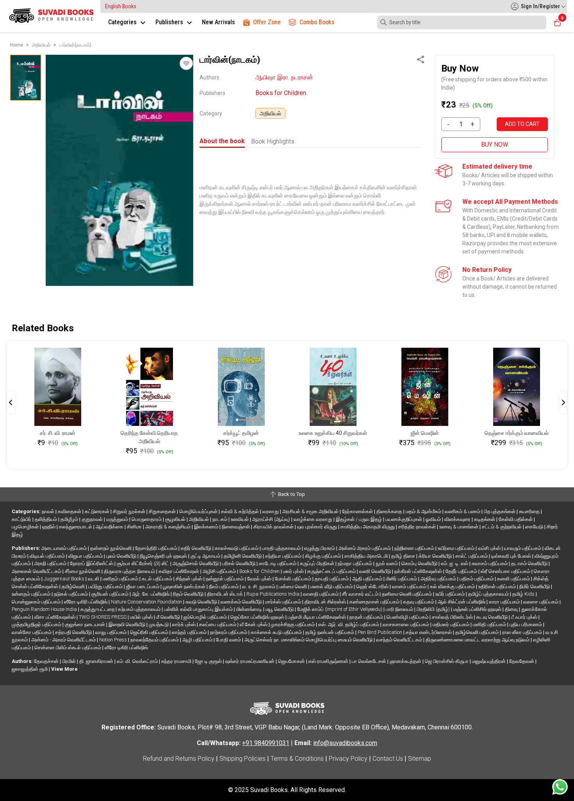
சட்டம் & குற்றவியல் (502, 527)
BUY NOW (494, 144)
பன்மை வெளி (293, 586)
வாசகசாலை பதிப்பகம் (406, 624)
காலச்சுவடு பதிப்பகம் (237, 548)
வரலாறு (271, 511)
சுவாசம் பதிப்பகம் (490, 563)
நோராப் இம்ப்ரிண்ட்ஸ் (92, 563)
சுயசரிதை (530, 511)
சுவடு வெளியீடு (201, 602)
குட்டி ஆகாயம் (206, 556)
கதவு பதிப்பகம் (419, 602)
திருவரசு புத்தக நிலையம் (130, 571)
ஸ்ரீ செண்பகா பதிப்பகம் (506, 571)
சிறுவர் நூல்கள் (129, 511)
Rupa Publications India (273, 594)
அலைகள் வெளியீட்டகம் (37, 571)
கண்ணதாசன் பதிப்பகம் (375, 602)
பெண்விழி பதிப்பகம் (408, 617)
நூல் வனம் (387, 563)
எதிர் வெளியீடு (196, 548)
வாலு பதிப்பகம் (111, 632)
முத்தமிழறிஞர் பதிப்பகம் (37, 624)
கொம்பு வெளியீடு (420, 563)
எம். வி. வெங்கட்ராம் (138, 661)
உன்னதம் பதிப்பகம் (32, 594)
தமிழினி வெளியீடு (243, 556)
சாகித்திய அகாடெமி (366, 556)
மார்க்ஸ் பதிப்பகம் (283, 602)
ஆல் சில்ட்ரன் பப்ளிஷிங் (462, 602)
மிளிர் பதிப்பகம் (402, 579)
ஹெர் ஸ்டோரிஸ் (373, 586)
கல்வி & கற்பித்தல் (240, 511)
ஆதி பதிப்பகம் (367, 579)
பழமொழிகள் (26, 527)
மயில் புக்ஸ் (142, 617)
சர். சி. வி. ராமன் (57, 433)
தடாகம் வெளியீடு (530, 563)
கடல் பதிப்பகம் (157, 579)
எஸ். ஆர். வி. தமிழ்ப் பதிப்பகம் (349, 624)
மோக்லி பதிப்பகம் (293, 579)
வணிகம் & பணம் (463, 511)
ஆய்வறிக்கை (110, 527)
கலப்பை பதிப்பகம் (218, 624)
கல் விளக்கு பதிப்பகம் (453, 586)
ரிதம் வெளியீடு (189, 594)
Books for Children (280, 93)
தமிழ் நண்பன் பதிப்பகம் (330, 632)
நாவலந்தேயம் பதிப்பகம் (155, 640)
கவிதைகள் (70, 511)
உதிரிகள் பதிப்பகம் (497, 586)
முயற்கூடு (159, 624)
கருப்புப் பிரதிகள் (317, 563)
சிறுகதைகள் (163, 511)
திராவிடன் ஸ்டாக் (225, 594)
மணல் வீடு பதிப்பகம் (332, 586)
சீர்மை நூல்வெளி (83, 571)
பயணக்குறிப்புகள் (404, 519)
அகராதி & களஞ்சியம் (168, 527)
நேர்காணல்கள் (358, 511)
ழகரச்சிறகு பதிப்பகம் (293, 624)
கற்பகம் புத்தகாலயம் (140, 609)
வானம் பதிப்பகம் (410, 586)
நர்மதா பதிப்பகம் (355, 563)
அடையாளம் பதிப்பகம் (64, 548)
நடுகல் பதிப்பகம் (71, 594)
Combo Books (317, 22)
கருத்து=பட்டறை (98, 609)
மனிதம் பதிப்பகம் (121, 579)
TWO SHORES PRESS (103, 617)
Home (16, 45)
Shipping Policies (242, 758)
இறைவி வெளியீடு (127, 624)
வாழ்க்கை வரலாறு (313, 519)
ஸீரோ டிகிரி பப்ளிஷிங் (86, 602)
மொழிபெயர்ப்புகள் (199, 511)
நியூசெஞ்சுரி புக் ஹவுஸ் (164, 556)
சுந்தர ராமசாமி (177, 661)
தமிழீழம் (70, 519)
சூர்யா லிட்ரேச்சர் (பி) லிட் (143, 563)
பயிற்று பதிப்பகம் (106, 586)
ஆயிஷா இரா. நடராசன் (284, 77)
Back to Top (291, 494)
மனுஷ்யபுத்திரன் (489, 661)
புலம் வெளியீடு (121, 556)
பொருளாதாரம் (147, 519)
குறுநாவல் (93, 519)
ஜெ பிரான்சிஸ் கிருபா (447, 661)
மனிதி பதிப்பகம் (490, 624)
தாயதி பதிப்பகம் (332, 579)
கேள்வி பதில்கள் (516, 519)
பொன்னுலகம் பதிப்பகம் (37, 602)
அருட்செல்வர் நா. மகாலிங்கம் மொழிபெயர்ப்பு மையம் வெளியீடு (309, 640)
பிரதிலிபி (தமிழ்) (434, 609)
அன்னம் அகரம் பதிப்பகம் (365, 548)
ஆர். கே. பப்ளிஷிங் (151, 594)
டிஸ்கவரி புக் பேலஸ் (511, 556)
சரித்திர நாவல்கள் (417, 527)
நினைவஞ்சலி (236, 527)
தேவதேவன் (522, 661)
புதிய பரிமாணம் (526, 624)
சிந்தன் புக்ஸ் (189, 579)
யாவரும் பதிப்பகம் (523, 548)
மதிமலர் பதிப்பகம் (452, 624)
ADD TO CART (522, 124)
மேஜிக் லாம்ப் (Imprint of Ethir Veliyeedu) (340, 609)
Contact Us (388, 758)
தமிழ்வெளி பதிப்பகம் (477, 632)
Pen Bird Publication (380, 632)
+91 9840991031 (265, 743)
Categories (123, 22)
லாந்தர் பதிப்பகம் (190, 632)
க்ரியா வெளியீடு (436, 556)
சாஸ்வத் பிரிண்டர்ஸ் (453, 617)
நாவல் (48, 511)
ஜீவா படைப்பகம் (143, 586)
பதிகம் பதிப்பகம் (477, 579)
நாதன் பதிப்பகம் (366, 617)
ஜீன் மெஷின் (425, 433)
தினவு (512, 609)
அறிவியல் (270, 113)
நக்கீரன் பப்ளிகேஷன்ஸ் (418, 571)
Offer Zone (267, 22)
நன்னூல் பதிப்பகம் (225, 579)
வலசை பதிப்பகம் (541, 602)
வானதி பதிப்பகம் (321, 594)
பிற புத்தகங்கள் (500, 511)
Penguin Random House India (45, 609)
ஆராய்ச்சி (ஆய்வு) (271, 519)
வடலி (94, 579)
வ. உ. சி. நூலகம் (259, 586)
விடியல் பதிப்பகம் (48, 556)
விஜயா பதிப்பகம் (86, 556)
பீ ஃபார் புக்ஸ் (524, 617)
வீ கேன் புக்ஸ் (254, 624)
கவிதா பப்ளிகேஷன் (179, 571)
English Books (120, 6)
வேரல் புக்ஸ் (260, 579)
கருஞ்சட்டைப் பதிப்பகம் (332, 571)
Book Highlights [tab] (272, 141)
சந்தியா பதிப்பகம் (284, 556)
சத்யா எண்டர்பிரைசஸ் (429, 632)
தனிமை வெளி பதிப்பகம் (407, 594)
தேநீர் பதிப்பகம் (462, 571)
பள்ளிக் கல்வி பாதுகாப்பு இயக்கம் (199, 609)
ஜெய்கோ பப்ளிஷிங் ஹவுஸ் (257, 617)
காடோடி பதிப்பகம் (278, 563)
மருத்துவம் (117, 519)
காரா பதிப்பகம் (505, 602)
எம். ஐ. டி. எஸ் (455, 563)
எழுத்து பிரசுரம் (320, 548)
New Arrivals (218, 22)
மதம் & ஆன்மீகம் (424, 511)
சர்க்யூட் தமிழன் (241, 433)
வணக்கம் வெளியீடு (242, 602)
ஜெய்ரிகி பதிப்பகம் (149, 632)
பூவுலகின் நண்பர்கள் (185, 586)
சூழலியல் (176, 519)
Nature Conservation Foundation (147, 602)
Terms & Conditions (297, 758)
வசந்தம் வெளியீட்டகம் (399, 640)
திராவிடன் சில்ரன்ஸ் (326, 602)
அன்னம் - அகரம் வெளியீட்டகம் (64, 640)
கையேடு (534, 527)
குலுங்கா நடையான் (85, 624)
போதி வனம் (229, 640)
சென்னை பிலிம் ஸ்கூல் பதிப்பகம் (68, 647)
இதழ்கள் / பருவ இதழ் (359, 519)
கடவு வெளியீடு (492, 617)
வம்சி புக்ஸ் (490, 548)
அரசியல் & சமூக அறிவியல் (311, 511)
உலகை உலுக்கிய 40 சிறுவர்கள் (333, 433)
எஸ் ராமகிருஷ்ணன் (328, 661)
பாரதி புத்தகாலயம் (282, 548)
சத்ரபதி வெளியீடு (74, 632)
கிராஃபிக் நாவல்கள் (274, 527)
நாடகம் (220, 519)
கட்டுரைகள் (98, 511)
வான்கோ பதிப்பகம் (32, 632)
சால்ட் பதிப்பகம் (472, 556)
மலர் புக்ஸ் (294, 571)
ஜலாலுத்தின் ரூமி (30, 669)
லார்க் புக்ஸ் (184, 624)
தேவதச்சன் (47, 661)
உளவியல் (240, 519)
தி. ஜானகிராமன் (96, 661)
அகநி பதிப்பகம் (51, 563)
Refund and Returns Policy (178, 758)
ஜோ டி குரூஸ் (209, 661)
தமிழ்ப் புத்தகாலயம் (489, 594)
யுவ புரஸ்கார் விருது (317, 527)
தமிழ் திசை (403, 556)
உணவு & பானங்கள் (459, 527)
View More (64, 669)
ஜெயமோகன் (292, 661)
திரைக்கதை (389, 511)
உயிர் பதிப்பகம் (450, 594)
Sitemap (419, 758)
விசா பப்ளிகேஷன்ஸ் (55, 617)
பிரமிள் (69, 661)
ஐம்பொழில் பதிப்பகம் (206, 617)
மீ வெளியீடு (168, 617)
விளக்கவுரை (458, 519)
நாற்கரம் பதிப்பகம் (229, 632)
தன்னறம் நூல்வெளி (111, 548)
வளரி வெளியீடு (375, 571)
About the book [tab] (222, 141)
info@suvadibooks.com (345, 743)
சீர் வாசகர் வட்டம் (361, 594)
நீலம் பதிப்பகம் (224, 586)
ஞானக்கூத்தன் (406, 661)
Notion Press (113, 640)
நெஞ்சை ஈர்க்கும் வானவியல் (517, 433)
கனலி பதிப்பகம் (514, 579)
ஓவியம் (434, 519)
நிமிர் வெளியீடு (535, 586)
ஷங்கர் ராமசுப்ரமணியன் (250, 661)
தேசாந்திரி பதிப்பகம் (156, 548)
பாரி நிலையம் (400, 609)
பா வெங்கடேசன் (369, 661)
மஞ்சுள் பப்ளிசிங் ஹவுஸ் (478, 609)
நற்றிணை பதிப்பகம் (414, 548)
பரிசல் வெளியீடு (239, 563)
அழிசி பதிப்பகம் (220, 571)
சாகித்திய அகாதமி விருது (368, 527)
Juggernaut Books (65, 579)
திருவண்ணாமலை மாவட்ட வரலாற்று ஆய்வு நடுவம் (478, 640)
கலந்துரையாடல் (76, 527)
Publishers (170, 22)
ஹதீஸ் (49, 527)
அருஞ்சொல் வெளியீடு (196, 563)
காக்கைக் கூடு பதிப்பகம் (277, 632)
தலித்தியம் (46, 519)
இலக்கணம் (206, 527)
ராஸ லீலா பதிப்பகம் (522, 632)
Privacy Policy (348, 758)
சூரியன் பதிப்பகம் (110, 594)
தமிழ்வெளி (74, 586)
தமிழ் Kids (524, 594)
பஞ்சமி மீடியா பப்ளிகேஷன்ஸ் (317, 617)
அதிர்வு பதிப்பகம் (439, 579)
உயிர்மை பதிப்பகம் (457, 548)
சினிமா (135, 527)
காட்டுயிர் (22, 519)
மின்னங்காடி (249, 609)
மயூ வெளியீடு (280, 609)
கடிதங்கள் (485, 519)
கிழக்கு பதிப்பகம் (323, 556)
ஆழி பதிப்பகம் (198, 640)
